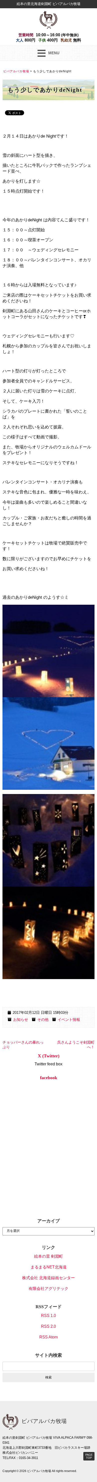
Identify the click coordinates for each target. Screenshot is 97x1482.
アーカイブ (48, 1220)
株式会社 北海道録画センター (48, 1278)
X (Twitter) (48, 1055)
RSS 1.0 (48, 1315)
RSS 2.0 (48, 1326)
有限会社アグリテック (48, 1288)
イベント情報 (69, 1020)
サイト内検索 (48, 1355)
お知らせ (20, 1020)
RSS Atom (48, 1337)
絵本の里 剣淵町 (48, 1256)
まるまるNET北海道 (49, 1267)
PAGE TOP (89, 1456)
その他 (42, 1020)
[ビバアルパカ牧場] (48, 19)
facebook (48, 1077)
